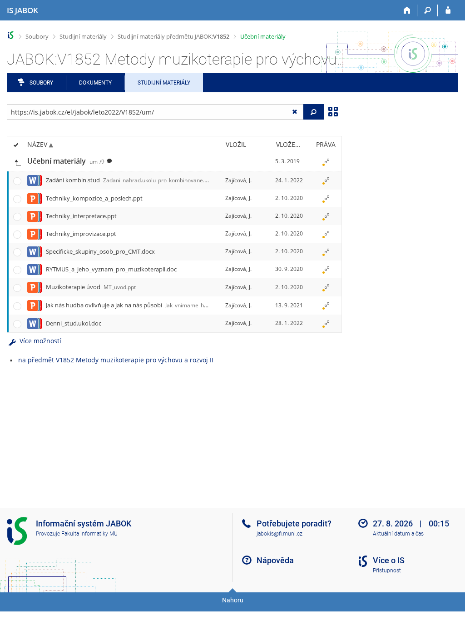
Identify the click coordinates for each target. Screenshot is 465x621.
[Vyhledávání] (427, 10)
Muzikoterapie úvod (91, 287)
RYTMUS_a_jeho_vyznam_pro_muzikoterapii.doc (111, 269)
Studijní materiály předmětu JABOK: (173, 36)
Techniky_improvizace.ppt (81, 234)
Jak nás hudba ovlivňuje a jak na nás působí (138, 305)
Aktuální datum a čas (398, 534)
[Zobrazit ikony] (333, 111)
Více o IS (389, 560)
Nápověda (275, 560)
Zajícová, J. (238, 180)
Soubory (37, 36)
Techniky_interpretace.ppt (81, 216)
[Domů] (407, 10)
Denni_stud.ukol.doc (73, 323)
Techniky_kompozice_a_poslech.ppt (94, 198)
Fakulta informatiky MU (89, 534)
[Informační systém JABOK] (11, 35)
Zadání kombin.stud (129, 180)
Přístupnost (387, 570)
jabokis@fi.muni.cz (279, 534)
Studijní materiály (83, 36)
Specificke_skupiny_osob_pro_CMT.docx (100, 251)
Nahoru (232, 600)
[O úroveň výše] (17, 161)
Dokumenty (95, 83)
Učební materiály (263, 36)
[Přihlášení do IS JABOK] (448, 10)
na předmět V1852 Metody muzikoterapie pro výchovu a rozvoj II (115, 360)
